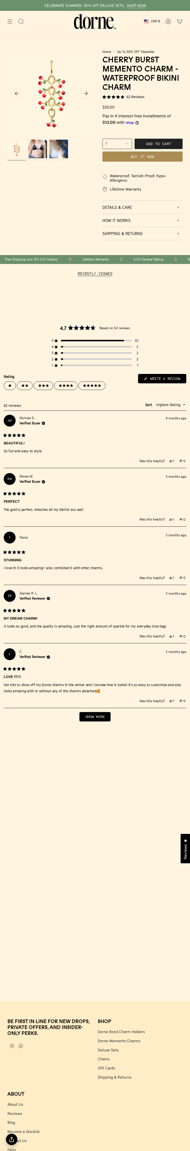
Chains (103, 1059)
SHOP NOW (136, 5)
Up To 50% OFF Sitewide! (135, 52)
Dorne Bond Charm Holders (121, 1031)
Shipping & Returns (114, 1077)
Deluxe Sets (108, 1050)
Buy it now (142, 156)
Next (86, 93)
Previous (17, 93)
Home (106, 52)
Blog (11, 1122)
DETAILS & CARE (117, 207)
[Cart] (179, 21)
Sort (149, 405)
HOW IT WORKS (116, 220)
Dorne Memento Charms (119, 1041)
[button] (142, 97)
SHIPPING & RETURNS (122, 233)
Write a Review (167, 379)
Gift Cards (106, 1068)
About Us (15, 1104)
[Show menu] (10, 21)
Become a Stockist (23, 1131)
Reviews (14, 1113)
